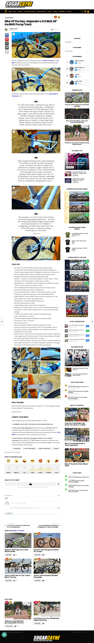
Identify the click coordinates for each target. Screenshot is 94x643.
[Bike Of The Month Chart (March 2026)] (77, 455)
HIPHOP (20, 11)
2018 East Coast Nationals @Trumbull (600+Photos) (14, 622)
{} (30, 507)
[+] (32, 507)
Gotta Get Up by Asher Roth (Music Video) (80, 374)
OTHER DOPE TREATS (29, 11)
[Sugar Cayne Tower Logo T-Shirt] (68, 242)
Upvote (30, 484)
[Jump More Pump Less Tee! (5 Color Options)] (68, 235)
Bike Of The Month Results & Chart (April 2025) (75, 444)
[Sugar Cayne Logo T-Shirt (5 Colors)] (68, 250)
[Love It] (55, 17)
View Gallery (9, 626)
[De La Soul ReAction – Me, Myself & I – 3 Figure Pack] (68, 173)
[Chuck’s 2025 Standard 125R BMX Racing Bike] (47, 566)
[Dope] (35, 533)
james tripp (78, 81)
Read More (8, 554)
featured (8, 452)
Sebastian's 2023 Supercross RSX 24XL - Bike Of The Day (78, 267)
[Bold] (12, 508)
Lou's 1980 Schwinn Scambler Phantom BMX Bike (77, 325)
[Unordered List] (22, 508)
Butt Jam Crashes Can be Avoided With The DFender (77, 398)
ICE (13, 452)
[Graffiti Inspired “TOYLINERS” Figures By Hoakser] (77, 357)
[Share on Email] (7, 47)
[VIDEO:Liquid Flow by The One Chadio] (68, 370)
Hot (35, 602)
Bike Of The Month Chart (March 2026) (76, 465)
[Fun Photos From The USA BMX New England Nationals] (47, 609)
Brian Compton (79, 67)
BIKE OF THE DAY (41, 11)
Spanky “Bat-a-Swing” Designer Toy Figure (78, 179)
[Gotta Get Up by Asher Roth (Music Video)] (68, 375)
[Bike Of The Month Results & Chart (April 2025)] (77, 435)
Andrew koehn (79, 60)
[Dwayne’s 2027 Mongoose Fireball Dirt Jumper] (47, 540)
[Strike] (18, 508)
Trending (6, 602)
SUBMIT (55, 11)
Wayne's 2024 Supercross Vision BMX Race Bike (77, 330)
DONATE (69, 11)
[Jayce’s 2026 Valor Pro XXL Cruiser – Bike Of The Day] (18, 566)
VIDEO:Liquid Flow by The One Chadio (80, 369)
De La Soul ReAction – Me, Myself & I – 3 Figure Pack (79, 172)
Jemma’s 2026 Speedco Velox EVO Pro (78, 386)
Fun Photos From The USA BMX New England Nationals (46, 619)
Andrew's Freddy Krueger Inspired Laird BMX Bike (78, 278)
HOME (10, 11)
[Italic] (14, 508)
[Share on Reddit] (7, 43)
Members (62, 11)
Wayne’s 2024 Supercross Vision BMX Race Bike (16, 551)
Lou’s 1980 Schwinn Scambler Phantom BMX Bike (76, 481)
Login (58, 495)
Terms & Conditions (76, 632)
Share (13, 34)
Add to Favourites (30, 448)
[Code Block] (26, 508)
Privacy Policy (86, 632)
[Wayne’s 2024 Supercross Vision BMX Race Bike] (18, 540)
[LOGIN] (88, 11)
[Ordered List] (20, 508)
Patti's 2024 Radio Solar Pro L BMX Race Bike (78, 289)
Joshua (77, 74)
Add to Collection (45, 448)
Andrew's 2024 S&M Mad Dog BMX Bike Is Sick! (78, 199)
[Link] (28, 508)
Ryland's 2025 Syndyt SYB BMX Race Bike (77, 339)
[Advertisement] (62, 4)
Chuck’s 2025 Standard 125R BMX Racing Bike (46, 576)
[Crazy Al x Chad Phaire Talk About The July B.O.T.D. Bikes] (77, 414)
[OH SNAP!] (58, 17)
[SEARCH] (82, 11)
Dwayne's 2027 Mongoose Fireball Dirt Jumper (78, 210)
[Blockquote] (24, 508)
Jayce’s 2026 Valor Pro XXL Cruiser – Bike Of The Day (18, 576)
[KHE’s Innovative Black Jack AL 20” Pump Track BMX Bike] (77, 114)
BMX (14, 11)
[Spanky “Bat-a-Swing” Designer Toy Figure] (68, 180)
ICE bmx (18, 452)
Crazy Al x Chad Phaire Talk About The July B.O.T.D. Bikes (75, 424)
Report (57, 448)
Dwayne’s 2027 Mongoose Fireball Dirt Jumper (46, 551)
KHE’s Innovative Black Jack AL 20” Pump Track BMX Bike (77, 121)
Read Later (17, 448)
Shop (49, 11)
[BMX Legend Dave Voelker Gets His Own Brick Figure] (77, 161)
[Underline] (16, 508)
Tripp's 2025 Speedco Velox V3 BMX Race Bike (78, 221)
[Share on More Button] (7, 51)
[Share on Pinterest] (7, 39)
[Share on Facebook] (7, 35)
